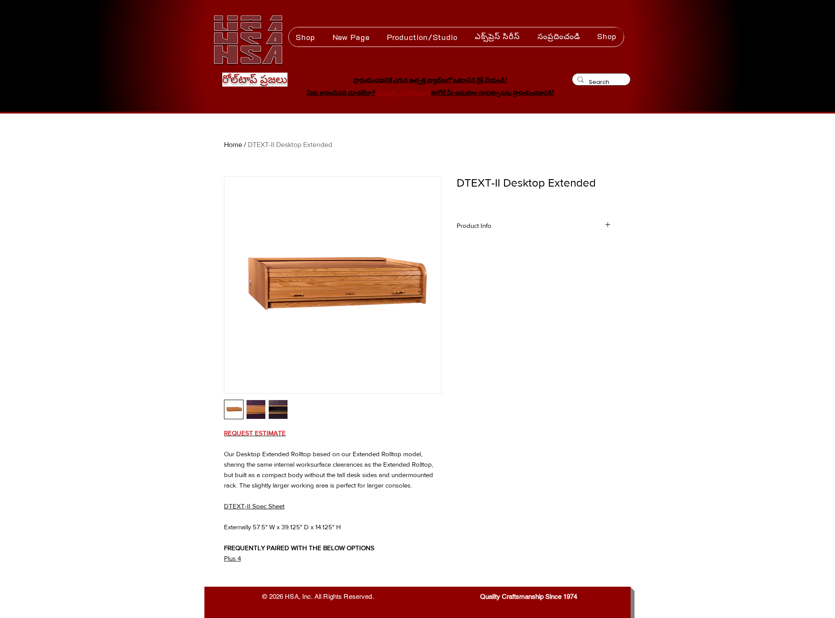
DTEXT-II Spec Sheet (254, 506)
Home (233, 144)
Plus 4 (232, 558)
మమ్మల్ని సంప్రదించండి (404, 92)
